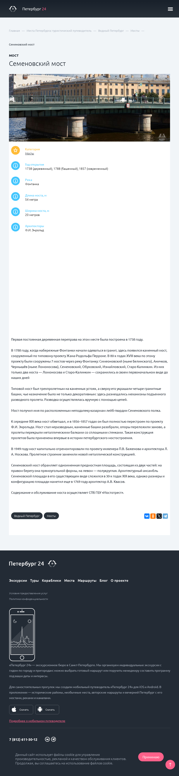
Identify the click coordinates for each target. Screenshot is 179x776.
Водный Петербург (27, 516)
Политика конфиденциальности (28, 599)
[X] (159, 516)
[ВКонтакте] (147, 516)
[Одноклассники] (153, 516)
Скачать (24, 709)
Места (69, 580)
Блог (104, 580)
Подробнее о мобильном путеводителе (37, 721)
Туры (34, 580)
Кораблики (51, 580)
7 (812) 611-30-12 (23, 739)
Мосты (29, 153)
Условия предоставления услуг (28, 593)
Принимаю (151, 757)
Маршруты (87, 580)
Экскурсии (18, 580)
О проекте (119, 580)
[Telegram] (165, 516)
